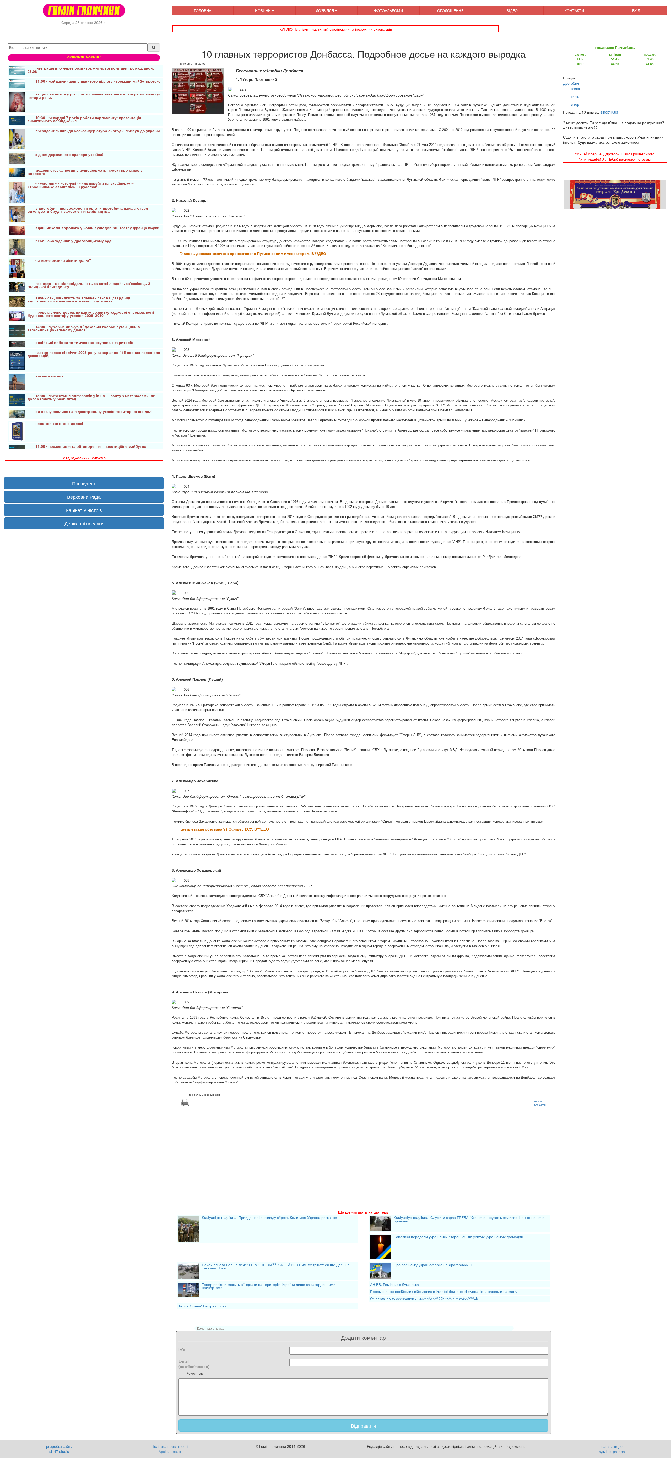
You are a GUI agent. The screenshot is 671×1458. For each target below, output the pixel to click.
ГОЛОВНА (202, 10)
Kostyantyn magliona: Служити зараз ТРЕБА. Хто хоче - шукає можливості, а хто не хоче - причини (470, 1219)
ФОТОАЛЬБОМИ (388, 10)
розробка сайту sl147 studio (59, 1449)
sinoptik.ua (609, 112)
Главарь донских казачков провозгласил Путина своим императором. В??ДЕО (253, 253)
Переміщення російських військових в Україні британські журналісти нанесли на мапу (443, 1291)
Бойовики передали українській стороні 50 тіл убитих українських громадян (458, 1237)
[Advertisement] (329, 1151)
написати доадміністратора (612, 1449)
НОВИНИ (263, 10)
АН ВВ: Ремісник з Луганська (394, 1284)
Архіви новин (170, 1451)
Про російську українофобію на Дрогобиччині (433, 1265)
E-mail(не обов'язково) (193, 1364)
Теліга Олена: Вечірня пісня (202, 1306)
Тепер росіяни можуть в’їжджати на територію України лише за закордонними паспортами (269, 1286)
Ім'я (181, 1349)
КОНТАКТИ (574, 10)
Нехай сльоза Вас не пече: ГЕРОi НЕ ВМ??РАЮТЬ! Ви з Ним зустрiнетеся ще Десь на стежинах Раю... (276, 1267)
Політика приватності (169, 1446)
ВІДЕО (512, 10)
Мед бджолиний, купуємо (84, 457)
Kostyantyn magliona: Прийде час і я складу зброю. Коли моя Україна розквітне (269, 1218)
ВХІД (636, 10)
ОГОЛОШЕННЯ (450, 10)
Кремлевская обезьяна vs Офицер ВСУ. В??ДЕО (224, 829)
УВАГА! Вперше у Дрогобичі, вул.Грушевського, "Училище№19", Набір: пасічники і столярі (615, 156)
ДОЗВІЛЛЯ (325, 10)
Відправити (363, 1425)
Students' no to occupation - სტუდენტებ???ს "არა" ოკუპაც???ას (424, 1299)
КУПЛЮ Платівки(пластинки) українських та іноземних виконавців (335, 29)
